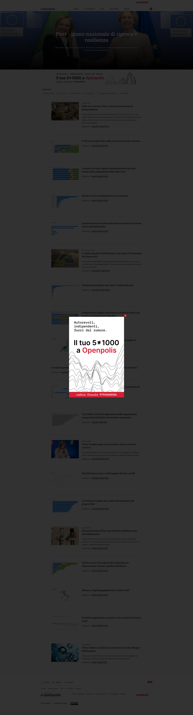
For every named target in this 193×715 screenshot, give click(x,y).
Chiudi (123, 316)
